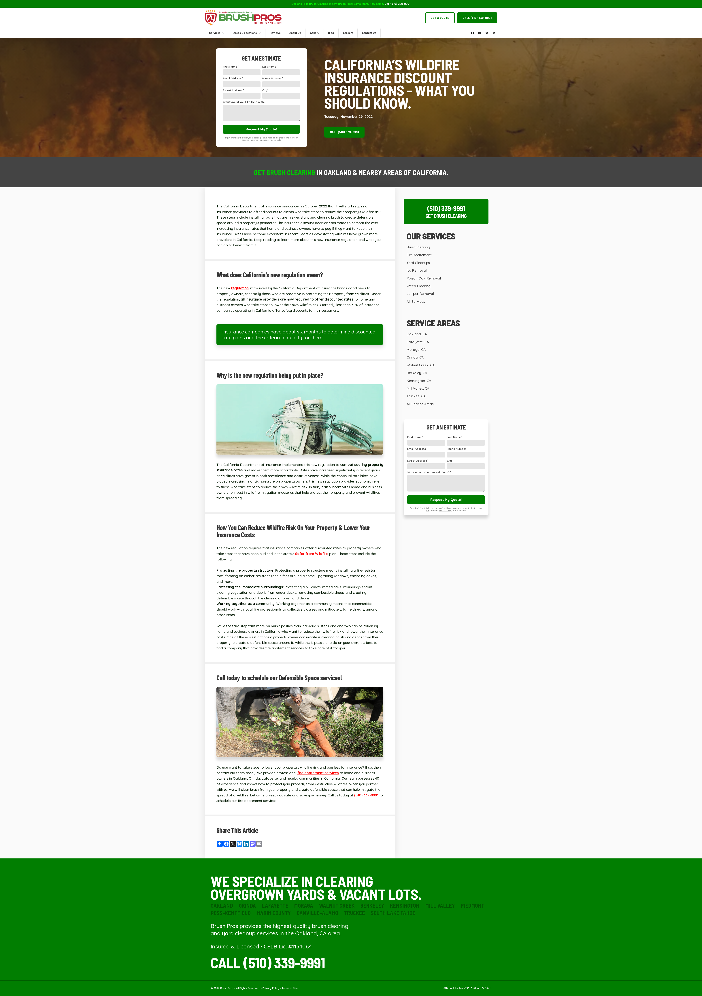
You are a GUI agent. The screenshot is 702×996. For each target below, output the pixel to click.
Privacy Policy (271, 988)
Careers (348, 33)
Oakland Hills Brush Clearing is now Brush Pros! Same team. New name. (351, 3)
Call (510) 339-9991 (477, 18)
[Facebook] (472, 33)
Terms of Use (290, 988)
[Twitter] (486, 33)
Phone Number (272, 78)
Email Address (232, 78)
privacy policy (260, 140)
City (264, 90)
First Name (230, 66)
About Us (295, 33)
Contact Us (369, 33)
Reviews (275, 33)
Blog (331, 33)
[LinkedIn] (493, 33)
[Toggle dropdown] (223, 33)
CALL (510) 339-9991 (268, 962)
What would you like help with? (244, 102)
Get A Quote (440, 18)
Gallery (314, 33)
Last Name (269, 66)
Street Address (233, 90)
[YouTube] (479, 33)
